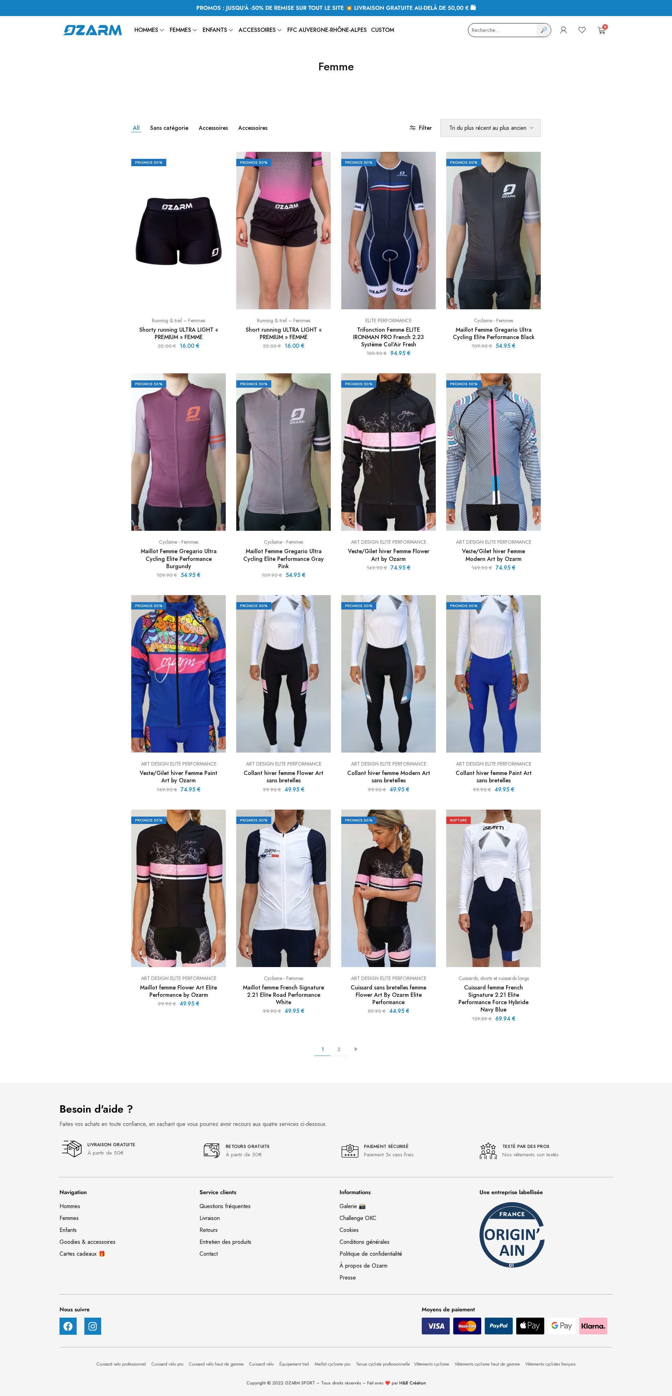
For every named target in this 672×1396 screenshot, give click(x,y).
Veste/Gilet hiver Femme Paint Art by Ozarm (178, 776)
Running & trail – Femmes (178, 320)
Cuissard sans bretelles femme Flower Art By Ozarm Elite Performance (388, 995)
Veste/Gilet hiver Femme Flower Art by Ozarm (388, 555)
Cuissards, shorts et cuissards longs (493, 978)
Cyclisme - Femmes (493, 320)
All (136, 128)
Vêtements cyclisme (432, 1364)
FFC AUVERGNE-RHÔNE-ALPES (327, 30)
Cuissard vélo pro (168, 1364)
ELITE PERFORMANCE (388, 320)
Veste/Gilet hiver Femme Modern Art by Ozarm (493, 555)
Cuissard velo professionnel (122, 1364)
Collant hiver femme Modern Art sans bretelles (388, 776)
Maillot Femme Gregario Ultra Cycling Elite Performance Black (493, 333)
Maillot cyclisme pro (333, 1364)
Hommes (146, 30)
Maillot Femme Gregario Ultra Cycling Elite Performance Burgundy (179, 558)
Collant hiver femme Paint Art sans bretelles (494, 776)
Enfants (215, 30)
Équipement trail (294, 1364)
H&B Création (412, 1383)
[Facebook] (68, 1326)
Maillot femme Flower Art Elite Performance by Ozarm (178, 991)
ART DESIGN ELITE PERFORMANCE (388, 541)
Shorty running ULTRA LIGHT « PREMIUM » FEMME (178, 333)
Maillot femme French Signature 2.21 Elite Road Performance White (283, 995)
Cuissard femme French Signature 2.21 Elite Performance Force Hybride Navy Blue (493, 998)
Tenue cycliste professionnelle (383, 1364)
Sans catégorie (169, 128)
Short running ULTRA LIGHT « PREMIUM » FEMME (284, 333)
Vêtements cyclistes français (550, 1364)
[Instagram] (93, 1326)
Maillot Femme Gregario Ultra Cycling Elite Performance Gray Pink (283, 558)
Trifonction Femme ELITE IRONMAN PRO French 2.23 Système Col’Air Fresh (388, 337)
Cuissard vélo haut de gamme (217, 1364)
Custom (382, 30)
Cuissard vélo (262, 1364)
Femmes (180, 30)
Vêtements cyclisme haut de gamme (488, 1364)
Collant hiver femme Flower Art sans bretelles (283, 776)
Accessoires (257, 30)
